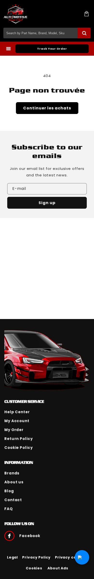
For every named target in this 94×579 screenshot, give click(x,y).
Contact (13, 499)
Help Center (17, 411)
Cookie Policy (18, 447)
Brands (12, 473)
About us (14, 482)
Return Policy (18, 438)
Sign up (47, 203)
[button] (86, 14)
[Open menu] (8, 48)
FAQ (8, 508)
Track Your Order (52, 49)
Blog (9, 490)
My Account (16, 420)
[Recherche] (84, 33)
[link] (12, 557)
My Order (14, 429)
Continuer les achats (47, 108)
